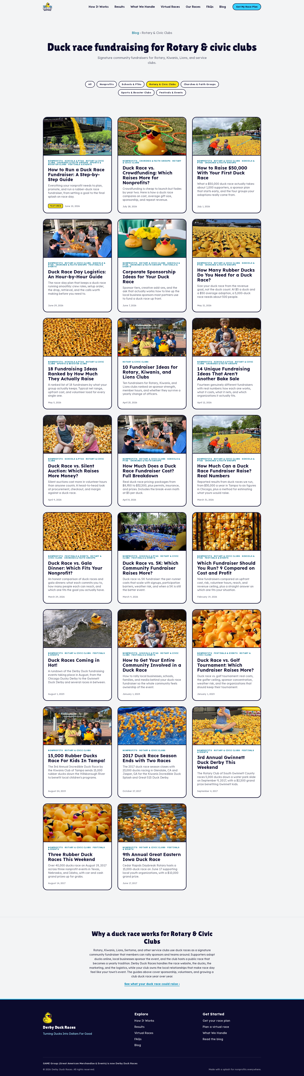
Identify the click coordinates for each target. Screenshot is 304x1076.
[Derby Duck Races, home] (47, 6)
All (90, 84)
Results (120, 6)
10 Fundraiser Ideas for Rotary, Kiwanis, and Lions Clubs (150, 372)
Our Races (193, 6)
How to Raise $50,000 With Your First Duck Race (222, 172)
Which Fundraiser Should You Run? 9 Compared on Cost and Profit (226, 568)
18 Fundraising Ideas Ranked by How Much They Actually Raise (73, 373)
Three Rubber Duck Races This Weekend (71, 857)
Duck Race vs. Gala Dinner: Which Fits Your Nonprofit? (75, 568)
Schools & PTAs (131, 84)
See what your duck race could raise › (152, 984)
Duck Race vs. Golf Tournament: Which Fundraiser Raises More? (225, 665)
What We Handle (143, 6)
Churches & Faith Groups (200, 84)
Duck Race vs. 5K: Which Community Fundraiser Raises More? (150, 568)
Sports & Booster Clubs (136, 92)
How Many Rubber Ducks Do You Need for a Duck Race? (226, 275)
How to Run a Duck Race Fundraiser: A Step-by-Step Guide (76, 174)
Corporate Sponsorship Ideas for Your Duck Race (149, 276)
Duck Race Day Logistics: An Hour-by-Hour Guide (77, 274)
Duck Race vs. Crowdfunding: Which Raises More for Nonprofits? (147, 175)
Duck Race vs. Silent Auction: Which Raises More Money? (73, 470)
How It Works (99, 6)
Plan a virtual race (216, 1027)
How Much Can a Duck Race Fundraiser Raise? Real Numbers (224, 470)
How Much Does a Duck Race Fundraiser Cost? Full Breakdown (149, 470)
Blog (222, 6)
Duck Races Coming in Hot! (74, 662)
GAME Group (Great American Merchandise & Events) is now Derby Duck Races (90, 1063)
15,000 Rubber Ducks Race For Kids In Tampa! (76, 758)
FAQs (209, 6)
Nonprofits (107, 84)
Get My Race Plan (247, 6)
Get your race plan (216, 1020)
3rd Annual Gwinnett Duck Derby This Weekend (221, 762)
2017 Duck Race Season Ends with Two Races (150, 758)
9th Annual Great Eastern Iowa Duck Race (152, 857)
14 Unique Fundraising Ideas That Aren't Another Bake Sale (223, 373)
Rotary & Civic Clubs (162, 84)
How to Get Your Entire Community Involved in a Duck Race (152, 665)
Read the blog (213, 1039)
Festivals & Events (171, 92)
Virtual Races (170, 6)
